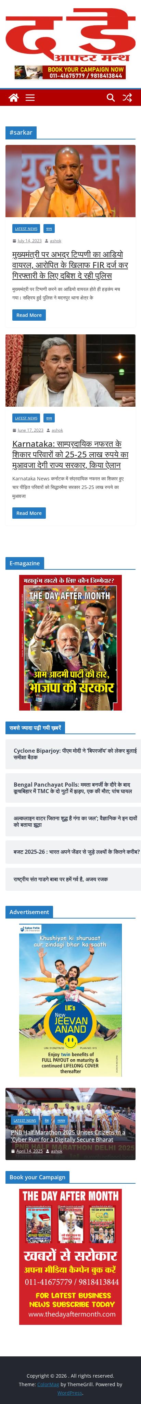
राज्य (49, 228)
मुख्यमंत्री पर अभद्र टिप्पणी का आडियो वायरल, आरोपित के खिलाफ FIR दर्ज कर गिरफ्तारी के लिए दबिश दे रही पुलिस (70, 264)
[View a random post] (127, 97)
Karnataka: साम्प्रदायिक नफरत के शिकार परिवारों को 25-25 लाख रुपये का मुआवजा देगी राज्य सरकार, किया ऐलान (70, 454)
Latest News (26, 228)
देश (47, 1120)
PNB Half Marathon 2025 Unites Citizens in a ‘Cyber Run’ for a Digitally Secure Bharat (68, 1136)
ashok (55, 241)
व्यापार (61, 1120)
